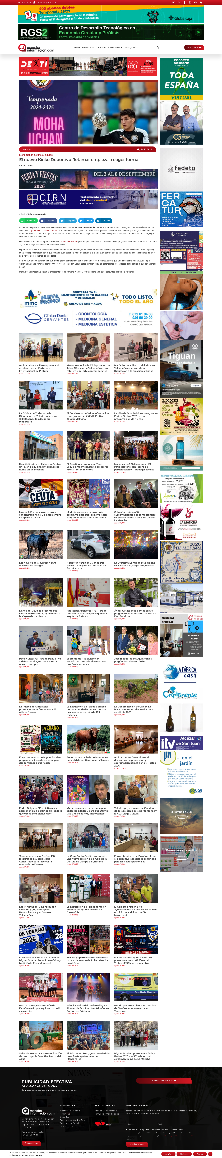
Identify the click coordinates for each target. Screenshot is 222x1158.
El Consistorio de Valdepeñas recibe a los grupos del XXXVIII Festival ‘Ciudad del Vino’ (88, 416)
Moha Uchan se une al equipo (36, 154)
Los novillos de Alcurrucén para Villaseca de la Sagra (37, 564)
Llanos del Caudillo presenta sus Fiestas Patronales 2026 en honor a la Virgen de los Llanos (40, 613)
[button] (83, 47)
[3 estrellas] (23, 214)
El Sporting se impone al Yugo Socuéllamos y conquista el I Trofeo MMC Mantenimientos (88, 467)
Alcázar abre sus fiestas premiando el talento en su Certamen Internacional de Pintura (40, 368)
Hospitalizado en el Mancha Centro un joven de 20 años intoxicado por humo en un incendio (40, 467)
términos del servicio (187, 1136)
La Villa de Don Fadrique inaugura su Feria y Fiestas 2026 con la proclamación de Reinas (136, 416)
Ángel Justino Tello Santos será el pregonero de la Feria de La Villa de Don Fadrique (135, 613)
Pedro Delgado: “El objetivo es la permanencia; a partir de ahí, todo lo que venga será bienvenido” (40, 811)
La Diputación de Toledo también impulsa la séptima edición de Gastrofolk (86, 909)
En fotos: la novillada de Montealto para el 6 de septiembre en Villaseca (88, 759)
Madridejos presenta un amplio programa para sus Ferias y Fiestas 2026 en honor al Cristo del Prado (87, 515)
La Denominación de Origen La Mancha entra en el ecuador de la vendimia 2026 (134, 709)
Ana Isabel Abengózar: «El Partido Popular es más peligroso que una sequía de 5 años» (87, 613)
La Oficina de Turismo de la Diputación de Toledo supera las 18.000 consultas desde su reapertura (38, 417)
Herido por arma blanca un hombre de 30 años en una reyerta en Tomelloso (135, 1008)
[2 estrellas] (21, 214)
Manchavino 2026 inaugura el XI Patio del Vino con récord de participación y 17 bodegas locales (134, 467)
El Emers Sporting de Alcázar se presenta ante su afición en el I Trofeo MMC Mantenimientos (133, 960)
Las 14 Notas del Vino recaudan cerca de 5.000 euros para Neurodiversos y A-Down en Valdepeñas (37, 911)
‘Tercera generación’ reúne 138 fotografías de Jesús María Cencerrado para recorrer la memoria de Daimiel (37, 860)
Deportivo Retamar (68, 241)
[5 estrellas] (26, 214)
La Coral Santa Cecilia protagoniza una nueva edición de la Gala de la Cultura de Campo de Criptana (87, 859)
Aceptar (168, 1154)
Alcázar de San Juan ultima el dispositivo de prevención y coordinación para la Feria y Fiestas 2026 (135, 761)
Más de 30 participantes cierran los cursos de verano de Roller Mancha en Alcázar (87, 960)
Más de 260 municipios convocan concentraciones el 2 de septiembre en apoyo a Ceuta (40, 515)
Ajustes (200, 1154)
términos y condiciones (174, 1130)
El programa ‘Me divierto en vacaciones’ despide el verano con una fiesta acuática (87, 661)
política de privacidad (151, 1130)
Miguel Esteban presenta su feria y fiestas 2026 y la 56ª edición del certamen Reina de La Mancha (134, 1056)
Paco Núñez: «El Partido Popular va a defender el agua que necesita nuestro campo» (40, 661)
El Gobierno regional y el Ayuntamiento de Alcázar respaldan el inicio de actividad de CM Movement (135, 911)
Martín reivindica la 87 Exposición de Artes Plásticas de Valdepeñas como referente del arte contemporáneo (88, 368)
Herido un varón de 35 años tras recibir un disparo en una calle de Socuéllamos (86, 565)
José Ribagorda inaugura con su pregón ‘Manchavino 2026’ (133, 660)
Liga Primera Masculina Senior (43, 230)
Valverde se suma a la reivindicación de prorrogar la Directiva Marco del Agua (40, 1056)
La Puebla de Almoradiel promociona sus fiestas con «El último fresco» (37, 709)
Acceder (181, 818)
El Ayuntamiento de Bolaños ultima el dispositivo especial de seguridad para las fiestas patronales (135, 859)
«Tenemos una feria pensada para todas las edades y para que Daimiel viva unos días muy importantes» (88, 811)
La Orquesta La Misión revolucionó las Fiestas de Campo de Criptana (134, 564)
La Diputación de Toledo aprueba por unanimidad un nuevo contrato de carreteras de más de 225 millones (87, 710)
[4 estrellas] (24, 214)
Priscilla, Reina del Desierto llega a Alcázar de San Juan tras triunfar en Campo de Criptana (88, 1008)
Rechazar (184, 1154)
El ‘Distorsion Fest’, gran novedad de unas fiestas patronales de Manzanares (88, 1056)
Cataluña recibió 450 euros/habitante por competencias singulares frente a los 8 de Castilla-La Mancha (135, 516)
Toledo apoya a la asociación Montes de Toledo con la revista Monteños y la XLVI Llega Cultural (135, 811)
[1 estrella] (20, 214)
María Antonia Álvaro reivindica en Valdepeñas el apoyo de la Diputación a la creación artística (134, 368)
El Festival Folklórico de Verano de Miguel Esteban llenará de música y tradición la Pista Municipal (40, 960)
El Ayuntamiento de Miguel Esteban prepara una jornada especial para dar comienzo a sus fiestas (40, 760)
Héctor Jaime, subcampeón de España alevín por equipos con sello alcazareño (40, 1008)
